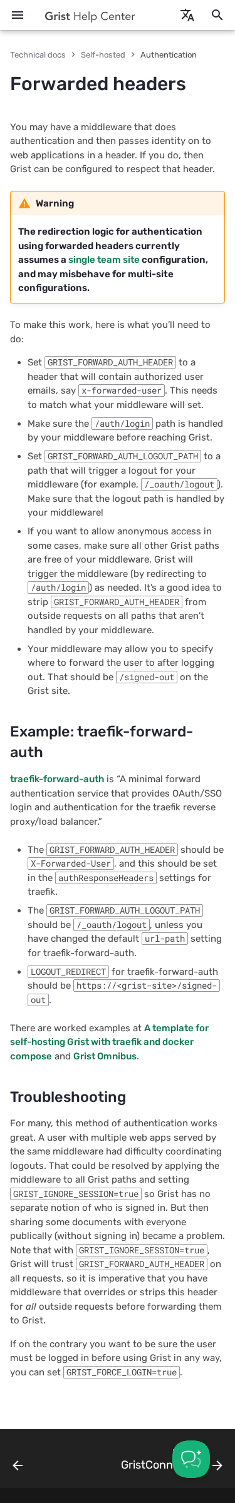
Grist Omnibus (105, 1056)
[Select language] (187, 15)
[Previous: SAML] (18, 1462)
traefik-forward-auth (57, 779)
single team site (104, 259)
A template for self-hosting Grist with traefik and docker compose (109, 1042)
